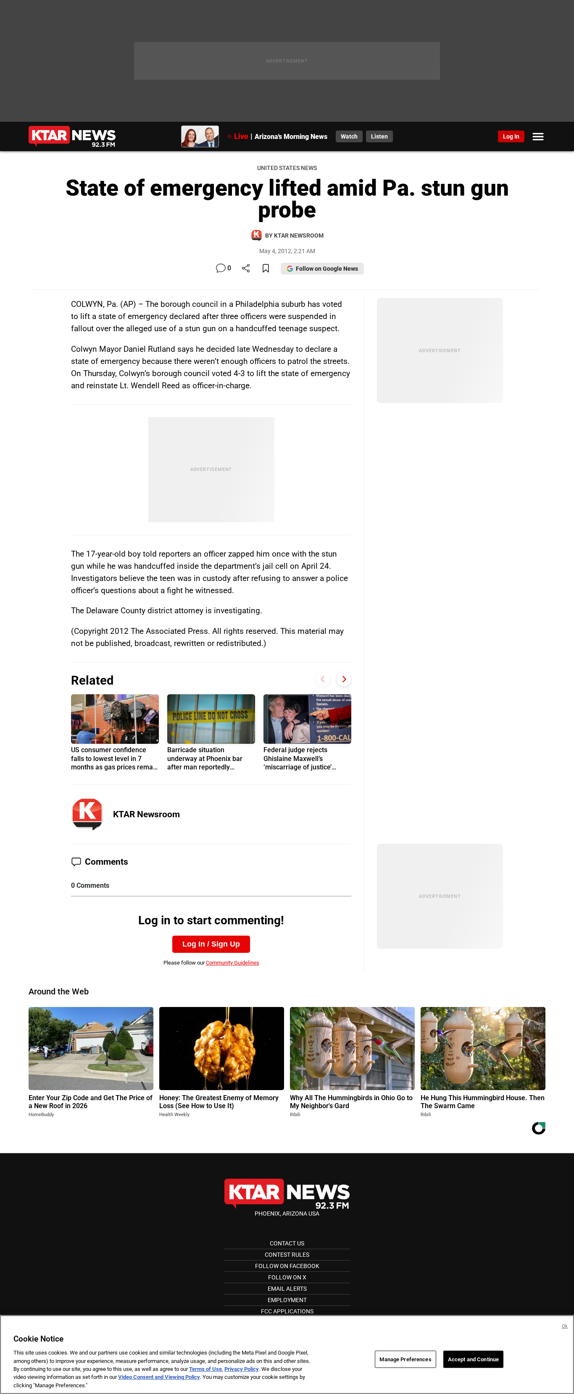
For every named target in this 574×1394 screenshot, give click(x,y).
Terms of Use (205, 1369)
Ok (565, 1326)
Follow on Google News (327, 268)
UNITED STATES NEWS (287, 168)
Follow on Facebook (287, 1266)
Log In (511, 136)
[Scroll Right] (344, 679)
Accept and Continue (473, 1359)
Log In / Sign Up (211, 944)
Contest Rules (287, 1254)
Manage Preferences (405, 1359)
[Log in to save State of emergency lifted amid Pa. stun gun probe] (265, 269)
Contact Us (287, 1243)
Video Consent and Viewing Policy (159, 1377)
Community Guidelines (232, 963)
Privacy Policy (241, 1369)
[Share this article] (246, 269)
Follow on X (287, 1277)
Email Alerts (287, 1288)
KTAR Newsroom (146, 814)
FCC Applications (287, 1311)
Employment (287, 1300)
